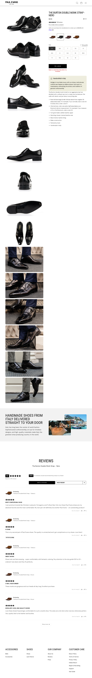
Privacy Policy (73, 659)
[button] (77, 3)
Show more (45, 624)
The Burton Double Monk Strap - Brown (23, 575)
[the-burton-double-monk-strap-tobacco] (76, 37)
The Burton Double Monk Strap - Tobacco (24, 493)
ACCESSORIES (11, 649)
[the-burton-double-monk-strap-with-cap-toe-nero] (60, 37)
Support (71, 668)
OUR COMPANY (54, 649)
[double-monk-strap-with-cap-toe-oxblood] (68, 37)
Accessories (8, 657)
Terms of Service (74, 657)
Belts (6, 654)
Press (49, 659)
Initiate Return (73, 662)
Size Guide (72, 671)
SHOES (30, 649)
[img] (85, 19)
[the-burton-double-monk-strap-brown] (52, 37)
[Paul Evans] (11, 3)
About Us (50, 654)
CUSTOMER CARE (76, 649)
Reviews (50, 657)
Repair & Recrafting (74, 665)
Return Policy (73, 654)
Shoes (28, 654)
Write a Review (42, 482)
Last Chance (30, 657)
